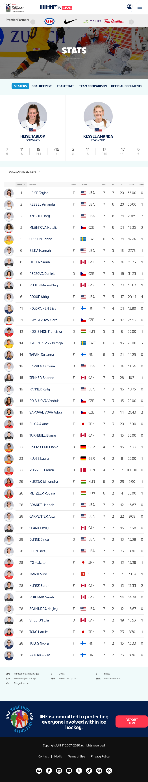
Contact (43, 756)
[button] (32, 22)
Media (58, 756)
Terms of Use (76, 756)
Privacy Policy (100, 756)
